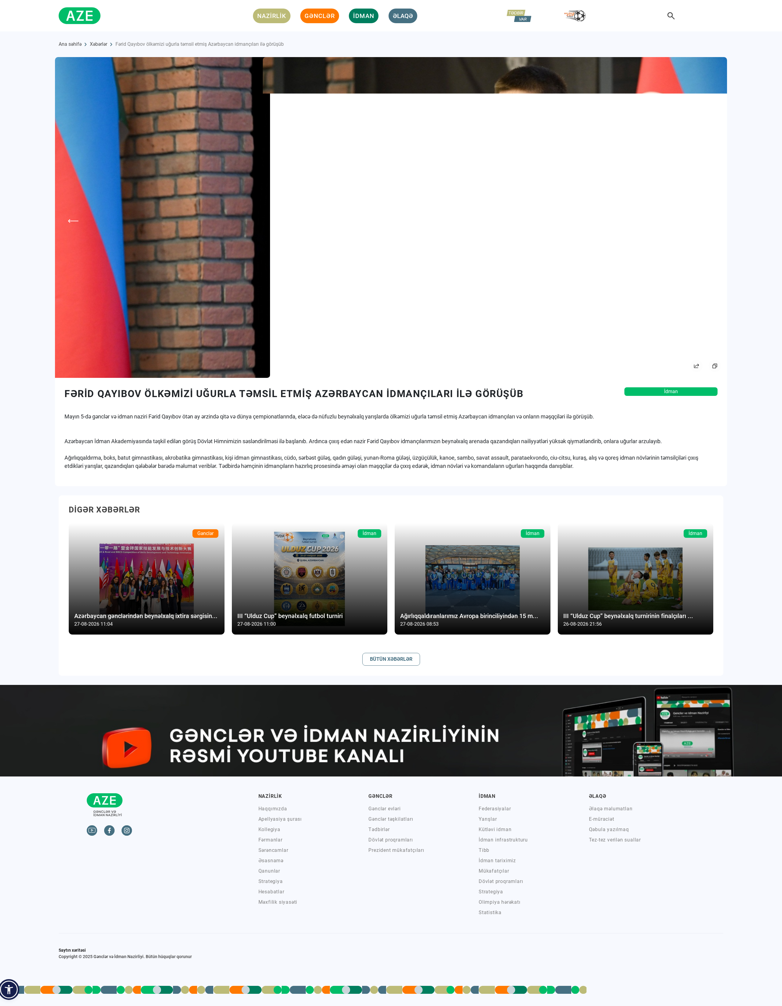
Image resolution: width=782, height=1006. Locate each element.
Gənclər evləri (384, 809)
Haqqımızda (272, 809)
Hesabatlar (271, 892)
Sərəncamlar (273, 850)
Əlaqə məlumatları (611, 809)
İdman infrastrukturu (503, 840)
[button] (9, 989)
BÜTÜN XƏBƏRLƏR (391, 659)
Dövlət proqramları (390, 840)
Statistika (490, 912)
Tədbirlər (378, 829)
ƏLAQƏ (403, 16)
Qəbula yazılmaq (609, 829)
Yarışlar (488, 819)
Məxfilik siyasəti (278, 902)
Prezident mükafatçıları (396, 850)
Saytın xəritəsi (72, 950)
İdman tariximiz (497, 860)
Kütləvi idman (495, 829)
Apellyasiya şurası (280, 819)
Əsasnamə (270, 860)
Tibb (484, 850)
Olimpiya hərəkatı (500, 902)
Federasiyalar (495, 809)
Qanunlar (269, 871)
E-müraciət (601, 819)
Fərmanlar (270, 840)
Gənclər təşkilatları (390, 819)
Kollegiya (269, 829)
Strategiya (270, 881)
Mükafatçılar (494, 871)
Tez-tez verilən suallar (615, 840)
